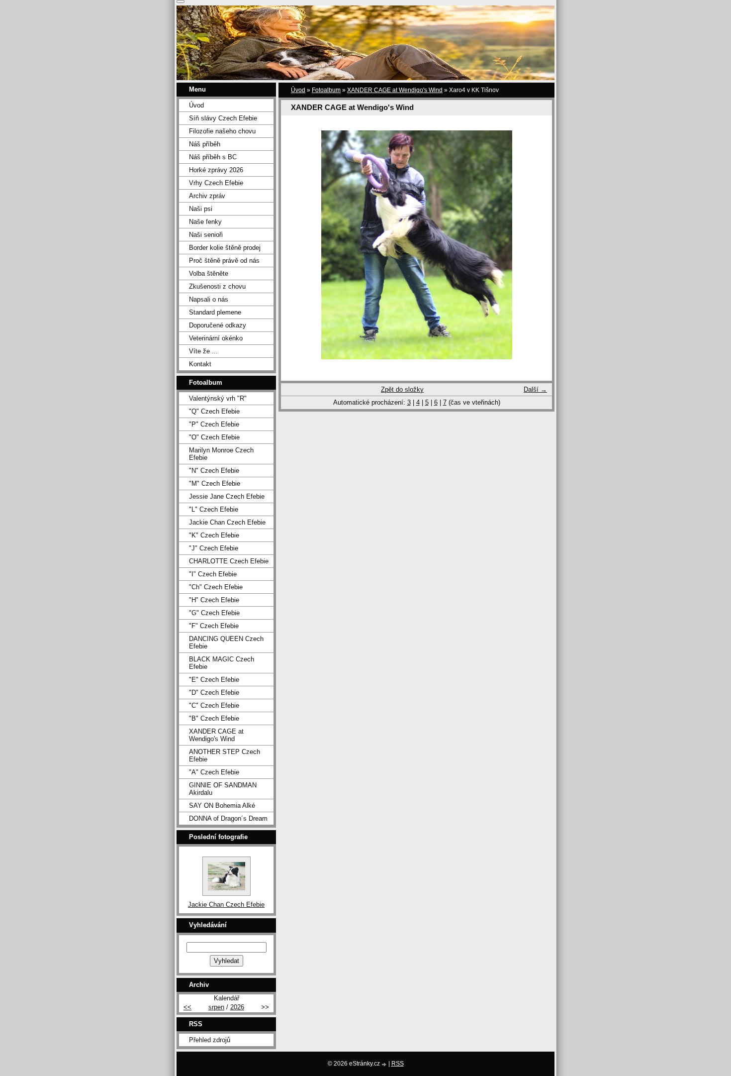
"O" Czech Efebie (214, 437)
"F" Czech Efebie (214, 626)
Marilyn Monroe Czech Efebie (221, 453)
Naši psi (200, 209)
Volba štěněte (208, 273)
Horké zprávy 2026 (216, 170)
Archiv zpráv (207, 196)
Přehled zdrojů (209, 1040)
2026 (237, 1007)
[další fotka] (536, 244)
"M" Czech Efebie (214, 483)
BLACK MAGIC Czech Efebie (221, 662)
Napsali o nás (208, 299)
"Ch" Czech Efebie (216, 587)
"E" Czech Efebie (214, 679)
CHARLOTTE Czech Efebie (229, 561)
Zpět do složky (402, 389)
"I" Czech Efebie (213, 574)
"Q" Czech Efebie (214, 411)
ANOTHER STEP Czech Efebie (224, 755)
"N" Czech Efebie (214, 470)
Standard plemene (215, 312)
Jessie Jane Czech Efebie (227, 496)
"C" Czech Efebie (214, 705)
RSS (397, 1064)
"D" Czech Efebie (214, 692)
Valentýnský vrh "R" (218, 398)
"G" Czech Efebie (214, 613)
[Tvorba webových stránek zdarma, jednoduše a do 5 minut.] (384, 1064)
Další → (535, 389)
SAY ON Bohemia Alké (222, 805)
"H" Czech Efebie (214, 600)
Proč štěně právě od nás (224, 260)
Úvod (298, 90)
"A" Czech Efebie (214, 772)
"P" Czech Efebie (214, 424)
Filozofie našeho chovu (222, 131)
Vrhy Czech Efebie (216, 183)
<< (187, 1007)
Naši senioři (206, 234)
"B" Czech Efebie (214, 718)
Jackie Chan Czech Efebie (227, 522)
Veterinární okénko (216, 338)
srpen (216, 1007)
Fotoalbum (326, 90)
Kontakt (200, 364)
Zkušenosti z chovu (217, 286)
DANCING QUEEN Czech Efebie (226, 642)
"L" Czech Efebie (213, 509)
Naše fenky (205, 221)
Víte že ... (203, 351)
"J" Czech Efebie (213, 548)
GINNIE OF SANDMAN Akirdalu (223, 788)
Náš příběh (204, 144)
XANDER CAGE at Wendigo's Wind (395, 90)
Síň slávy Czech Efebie (223, 118)
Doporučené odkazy (217, 325)
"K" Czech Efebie (214, 535)
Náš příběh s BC (213, 157)
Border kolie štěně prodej (225, 247)
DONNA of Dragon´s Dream (228, 818)
